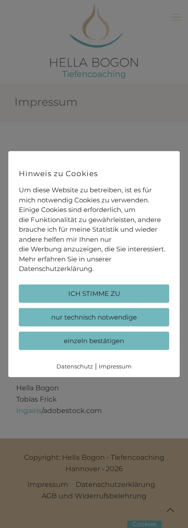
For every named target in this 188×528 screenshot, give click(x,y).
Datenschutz (74, 365)
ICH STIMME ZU (94, 293)
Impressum (115, 365)
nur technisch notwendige (94, 317)
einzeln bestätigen (94, 340)
